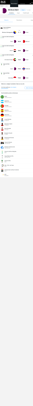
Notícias (22, 3)
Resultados (14, 3)
